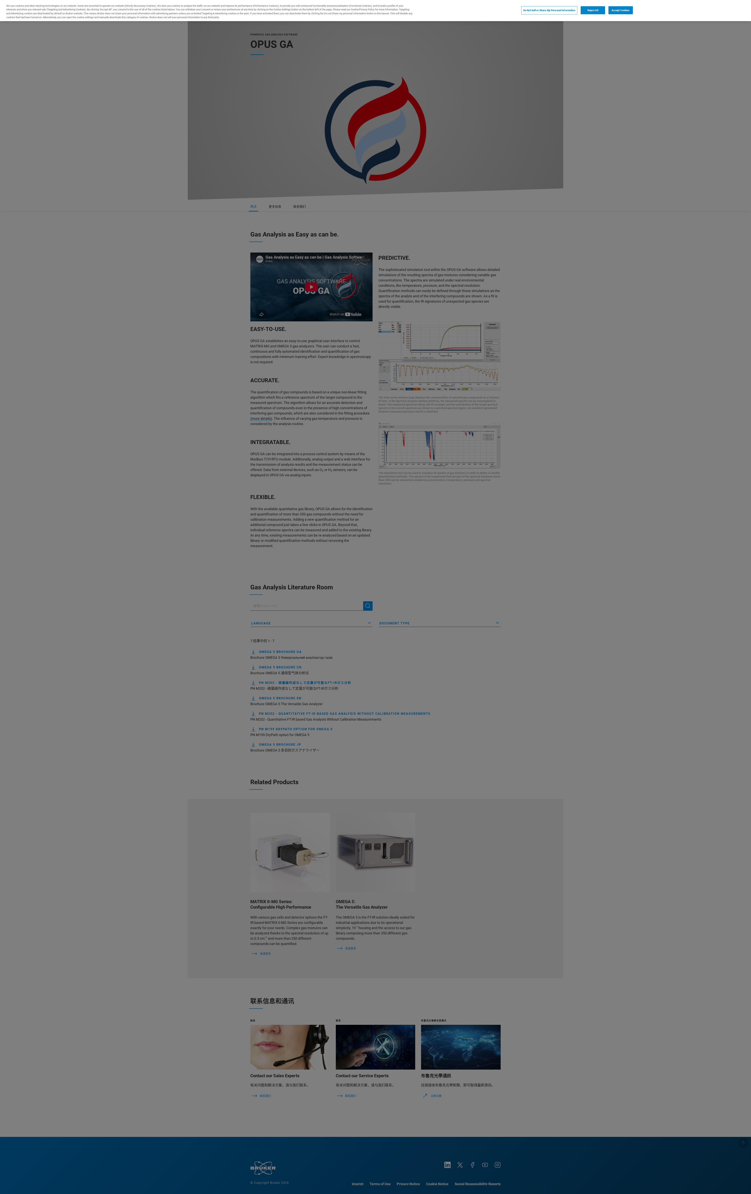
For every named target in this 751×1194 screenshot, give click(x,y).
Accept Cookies (621, 10)
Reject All (593, 10)
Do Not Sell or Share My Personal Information (549, 10)
